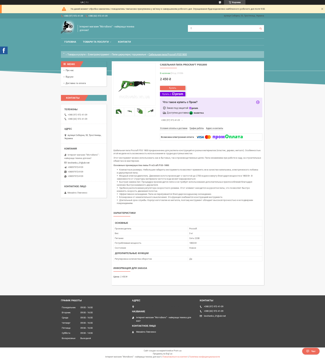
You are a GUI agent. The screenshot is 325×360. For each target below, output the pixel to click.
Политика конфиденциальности (204, 357)
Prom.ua (177, 351)
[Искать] (260, 28)
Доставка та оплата (76, 83)
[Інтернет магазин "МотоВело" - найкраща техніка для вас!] (67, 28)
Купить (172, 88)
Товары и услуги (76, 54)
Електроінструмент (99, 54)
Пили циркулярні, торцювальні (129, 54)
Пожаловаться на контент (175, 357)
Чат (313, 351)
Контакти (124, 41)
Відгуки (69, 76)
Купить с (166, 94)
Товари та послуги (96, 41)
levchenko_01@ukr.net (79, 162)
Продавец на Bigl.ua (162, 354)
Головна (70, 41)
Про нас (70, 70)
